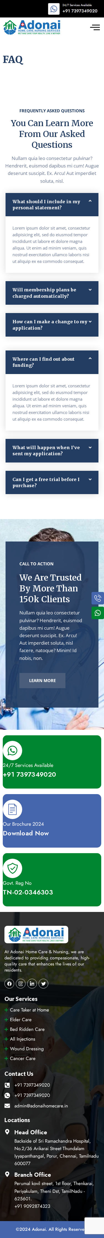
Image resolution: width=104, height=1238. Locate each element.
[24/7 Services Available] (12, 750)
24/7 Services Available (28, 765)
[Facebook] (9, 983)
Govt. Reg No (17, 883)
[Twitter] (43, 983)
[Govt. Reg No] (12, 868)
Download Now (26, 833)
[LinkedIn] (32, 983)
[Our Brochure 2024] (12, 809)
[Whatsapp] (98, 613)
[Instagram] (21, 983)
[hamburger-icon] (95, 27)
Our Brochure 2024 (23, 824)
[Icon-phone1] (98, 598)
